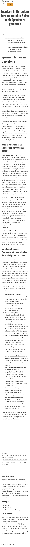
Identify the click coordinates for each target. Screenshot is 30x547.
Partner (5, 453)
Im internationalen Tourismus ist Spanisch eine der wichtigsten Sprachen (18, 49)
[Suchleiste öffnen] (4, 4)
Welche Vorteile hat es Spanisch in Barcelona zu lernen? (16, 42)
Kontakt (7, 505)
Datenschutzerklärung (12, 510)
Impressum (8, 507)
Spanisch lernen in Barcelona (14, 38)
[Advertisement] (15, 436)
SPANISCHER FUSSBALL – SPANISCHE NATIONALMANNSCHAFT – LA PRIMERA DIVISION (15, 462)
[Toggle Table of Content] (3, 34)
